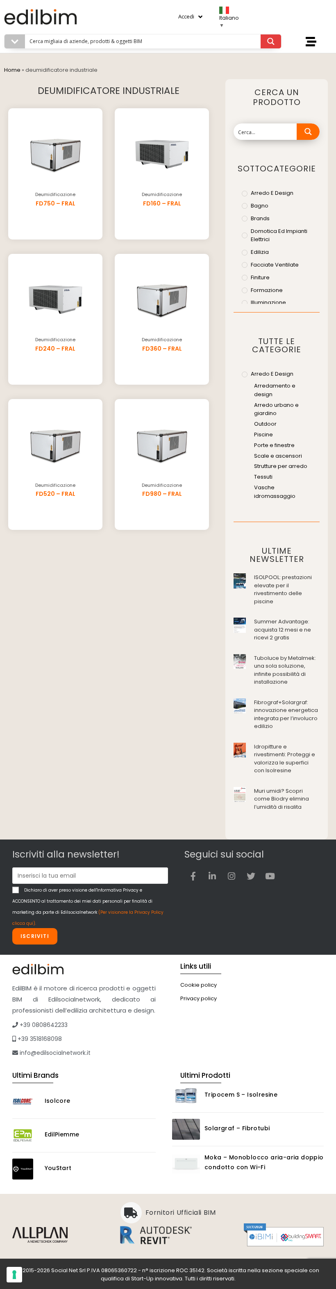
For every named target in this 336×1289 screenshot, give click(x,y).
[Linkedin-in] (212, 876)
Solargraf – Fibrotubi (237, 1128)
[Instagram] (231, 876)
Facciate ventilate (275, 265)
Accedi (186, 16)
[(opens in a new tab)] (240, 580)
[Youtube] (270, 876)
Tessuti (263, 477)
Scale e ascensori (278, 456)
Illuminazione (268, 302)
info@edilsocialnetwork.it (54, 1053)
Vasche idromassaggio (274, 492)
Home (12, 69)
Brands (260, 218)
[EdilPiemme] (26, 1135)
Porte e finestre (274, 445)
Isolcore (57, 1101)
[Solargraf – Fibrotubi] (186, 1129)
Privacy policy (198, 998)
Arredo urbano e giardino (276, 409)
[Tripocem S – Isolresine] (186, 1095)
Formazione (267, 290)
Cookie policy (198, 985)
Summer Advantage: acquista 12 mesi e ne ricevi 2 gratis (282, 629)
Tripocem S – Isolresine (240, 1095)
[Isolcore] (26, 1101)
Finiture (260, 277)
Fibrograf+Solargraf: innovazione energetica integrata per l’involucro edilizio (286, 714)
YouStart (58, 1168)
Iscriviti (34, 936)
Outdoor (265, 424)
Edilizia (260, 252)
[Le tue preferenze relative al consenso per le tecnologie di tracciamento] (14, 1274)
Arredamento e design (274, 390)
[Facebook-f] (193, 876)
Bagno (259, 206)
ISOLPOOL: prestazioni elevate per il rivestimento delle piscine (283, 589)
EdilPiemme (62, 1134)
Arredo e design (272, 193)
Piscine (263, 434)
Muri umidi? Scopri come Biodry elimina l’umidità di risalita (281, 799)
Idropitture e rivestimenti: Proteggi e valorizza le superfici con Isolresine (284, 759)
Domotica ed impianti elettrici (279, 235)
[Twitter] (250, 876)
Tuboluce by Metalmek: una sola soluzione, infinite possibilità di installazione (285, 670)
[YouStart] (26, 1169)
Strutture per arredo (280, 466)
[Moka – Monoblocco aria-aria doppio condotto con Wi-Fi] (186, 1163)
